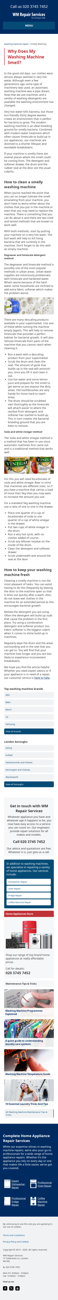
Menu (29, 25)
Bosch (9, 709)
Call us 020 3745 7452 (29, 6)
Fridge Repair (15, 895)
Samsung (10, 724)
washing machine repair (16, 44)
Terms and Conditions (14, 1235)
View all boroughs (14, 784)
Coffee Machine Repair (19, 902)
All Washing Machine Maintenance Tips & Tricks (26, 1113)
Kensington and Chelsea (18, 769)
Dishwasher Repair (17, 881)
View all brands (13, 731)
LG (7, 716)
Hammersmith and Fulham (19, 762)
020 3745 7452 (18, 972)
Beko (8, 702)
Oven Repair (14, 888)
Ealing (9, 747)
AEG (8, 695)
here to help (42, 678)
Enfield (9, 755)
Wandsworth (12, 777)
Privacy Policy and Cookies (16, 1241)
